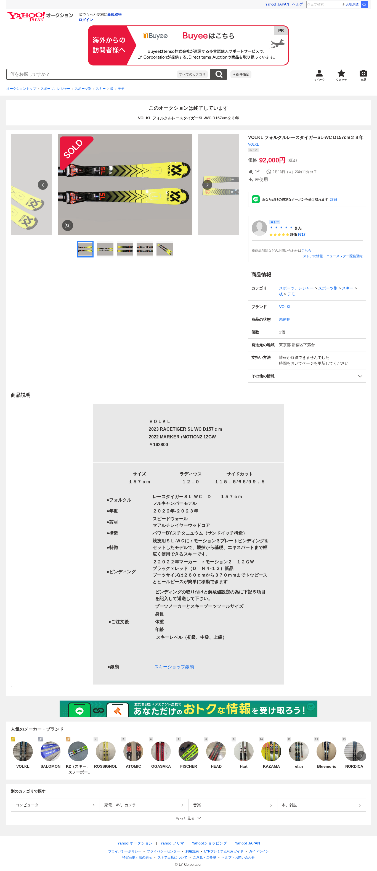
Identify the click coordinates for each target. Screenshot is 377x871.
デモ (121, 89)
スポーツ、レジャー (55, 89)
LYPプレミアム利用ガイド (223, 851)
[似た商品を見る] (67, 225)
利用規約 (192, 851)
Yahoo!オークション (135, 843)
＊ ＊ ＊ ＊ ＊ (281, 228)
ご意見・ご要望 (204, 857)
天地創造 (352, 4)
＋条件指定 (241, 74)
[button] (307, 376)
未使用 (285, 319)
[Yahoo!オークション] (41, 13)
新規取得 (114, 14)
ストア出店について (172, 857)
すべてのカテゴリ (192, 74)
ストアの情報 (313, 256)
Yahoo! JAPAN (277, 4)
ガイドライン (259, 851)
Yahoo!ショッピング (209, 843)
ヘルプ (297, 4)
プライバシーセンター (163, 851)
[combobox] (92, 74)
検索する (219, 74)
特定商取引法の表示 (137, 857)
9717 (302, 234)
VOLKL (253, 144)
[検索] (364, 4)
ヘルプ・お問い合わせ (238, 857)
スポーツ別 (83, 89)
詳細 (333, 199)
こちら (306, 250)
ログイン (86, 20)
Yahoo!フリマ (172, 843)
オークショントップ (21, 89)
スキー (101, 89)
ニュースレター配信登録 (344, 256)
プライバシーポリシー (124, 851)
